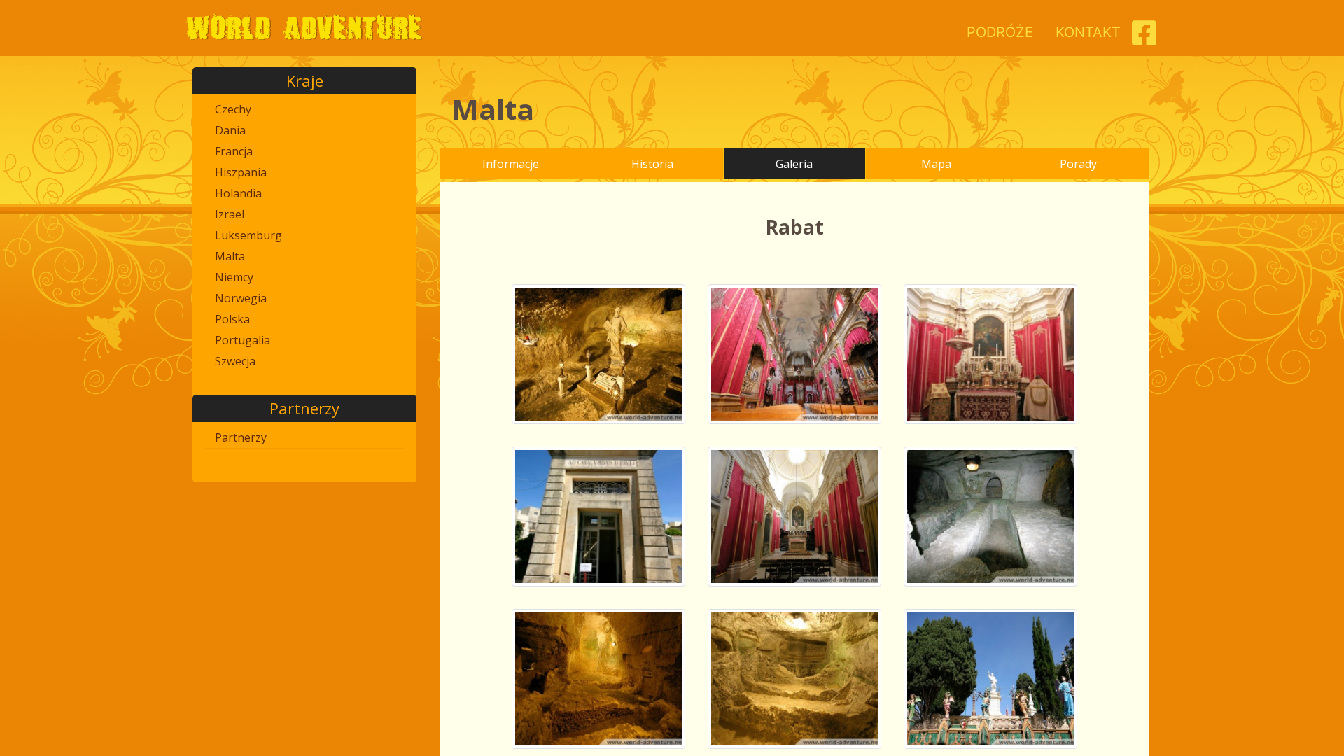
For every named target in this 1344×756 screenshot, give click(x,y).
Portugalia (242, 340)
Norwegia (241, 298)
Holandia (238, 193)
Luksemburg (248, 235)
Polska (232, 319)
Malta (230, 256)
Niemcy (234, 277)
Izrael (229, 214)
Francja (234, 151)
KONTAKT (1088, 32)
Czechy (233, 109)
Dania (230, 130)
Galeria (794, 164)
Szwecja (235, 361)
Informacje (510, 164)
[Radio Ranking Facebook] (1144, 38)
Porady (1078, 164)
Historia (652, 164)
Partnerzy (241, 437)
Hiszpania (241, 172)
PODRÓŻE (1000, 32)
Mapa (936, 164)
